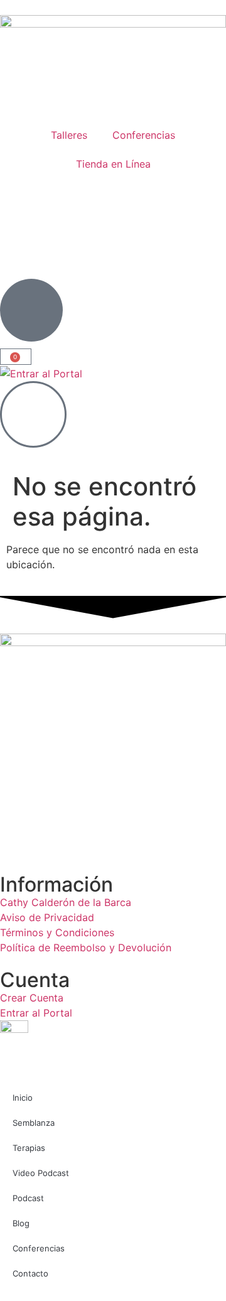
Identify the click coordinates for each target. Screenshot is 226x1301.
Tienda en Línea (113, 164)
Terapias (29, 1148)
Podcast (28, 1198)
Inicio (23, 1098)
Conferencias (143, 135)
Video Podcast (41, 1173)
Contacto (30, 1273)
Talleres (69, 135)
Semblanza (34, 1123)
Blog (21, 1223)
